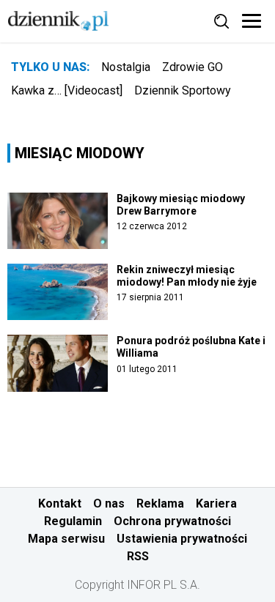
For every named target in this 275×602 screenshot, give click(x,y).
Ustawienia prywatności (182, 539)
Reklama (160, 503)
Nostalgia (125, 67)
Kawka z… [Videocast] (66, 90)
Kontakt (59, 503)
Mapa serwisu (66, 539)
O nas (109, 503)
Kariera (216, 503)
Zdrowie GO (192, 67)
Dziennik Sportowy (182, 90)
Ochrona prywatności (172, 521)
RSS (138, 556)
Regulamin (73, 521)
